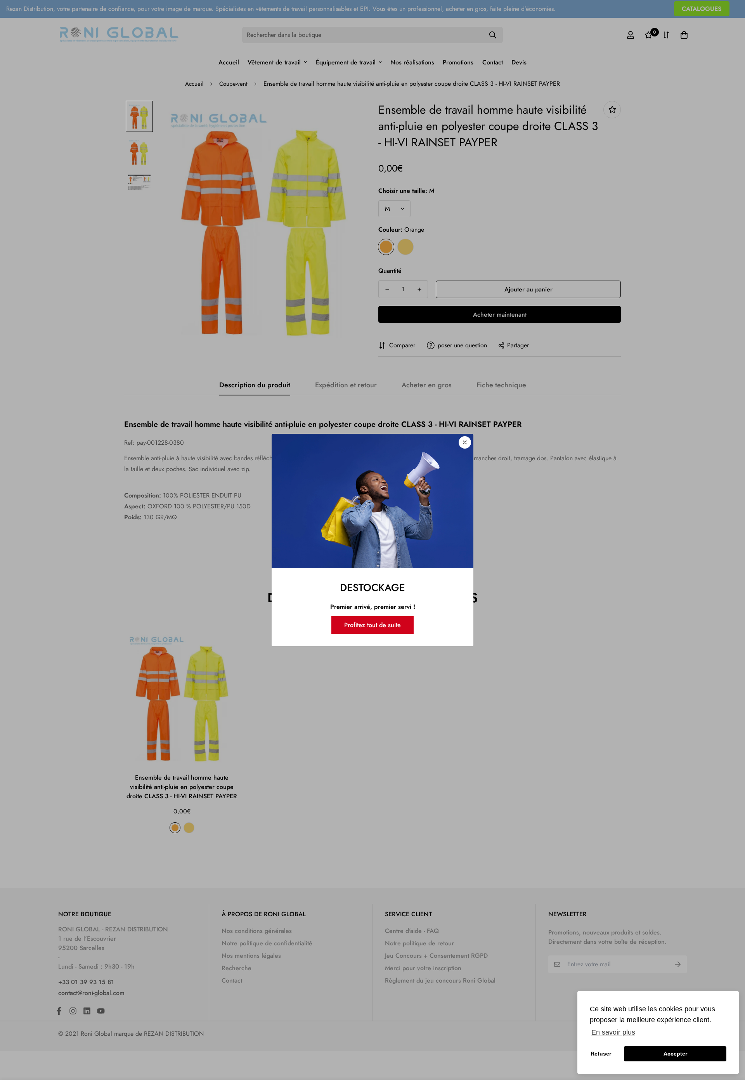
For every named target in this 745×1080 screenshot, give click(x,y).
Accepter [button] (675, 1054)
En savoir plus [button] (613, 1032)
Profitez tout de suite (372, 625)
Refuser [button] (601, 1054)
